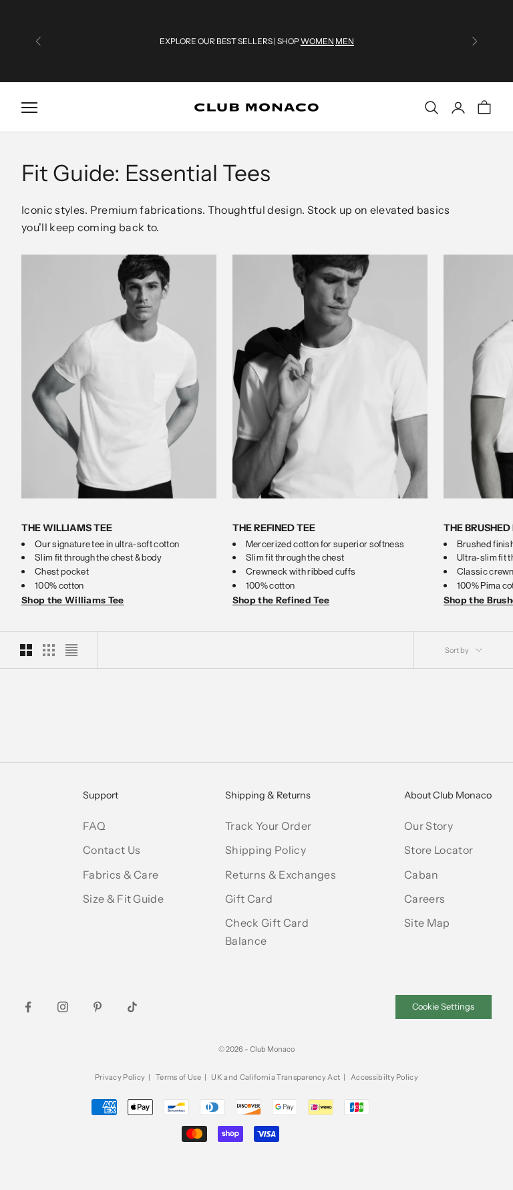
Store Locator (438, 850)
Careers (424, 898)
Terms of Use (178, 1077)
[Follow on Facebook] (28, 1007)
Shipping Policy (265, 850)
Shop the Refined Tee (280, 600)
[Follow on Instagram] (62, 1007)
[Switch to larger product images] (26, 650)
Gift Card (249, 898)
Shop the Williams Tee (72, 600)
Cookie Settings (443, 1007)
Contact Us (111, 850)
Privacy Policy (120, 1077)
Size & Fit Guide (123, 898)
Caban (421, 874)
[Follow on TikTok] (132, 1007)
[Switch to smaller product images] (49, 650)
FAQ (94, 826)
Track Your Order (268, 826)
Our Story (428, 826)
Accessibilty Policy (384, 1077)
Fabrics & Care (120, 874)
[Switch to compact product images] (71, 650)
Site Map (427, 922)
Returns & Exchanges (280, 874)
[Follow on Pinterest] (97, 1007)
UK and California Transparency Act (275, 1077)
